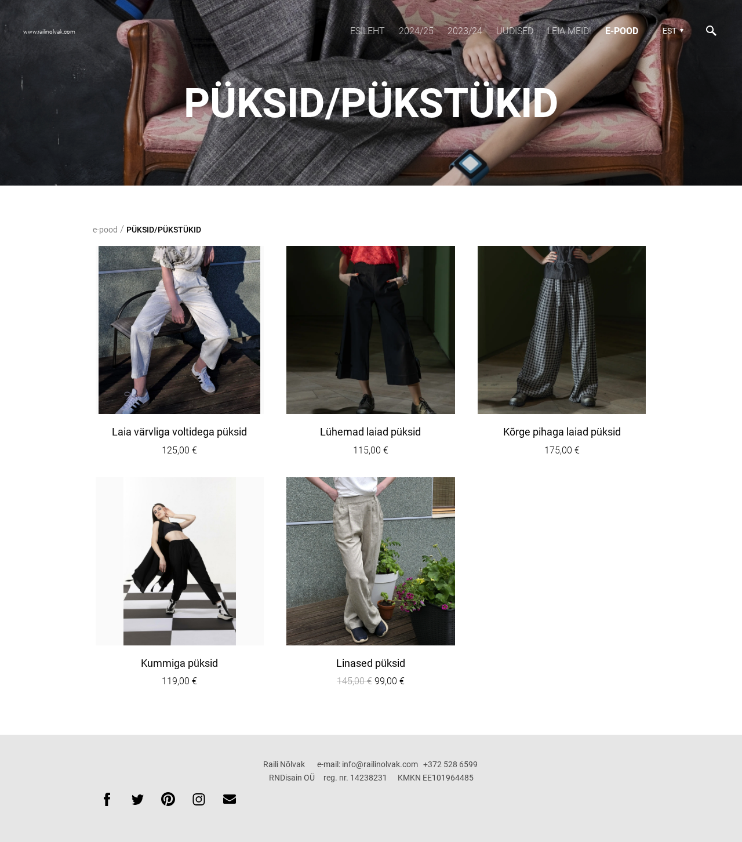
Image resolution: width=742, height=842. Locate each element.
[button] (671, 30)
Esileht (367, 31)
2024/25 (416, 31)
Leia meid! (569, 31)
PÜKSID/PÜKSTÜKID (163, 229)
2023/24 (465, 31)
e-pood (621, 31)
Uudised (514, 31)
